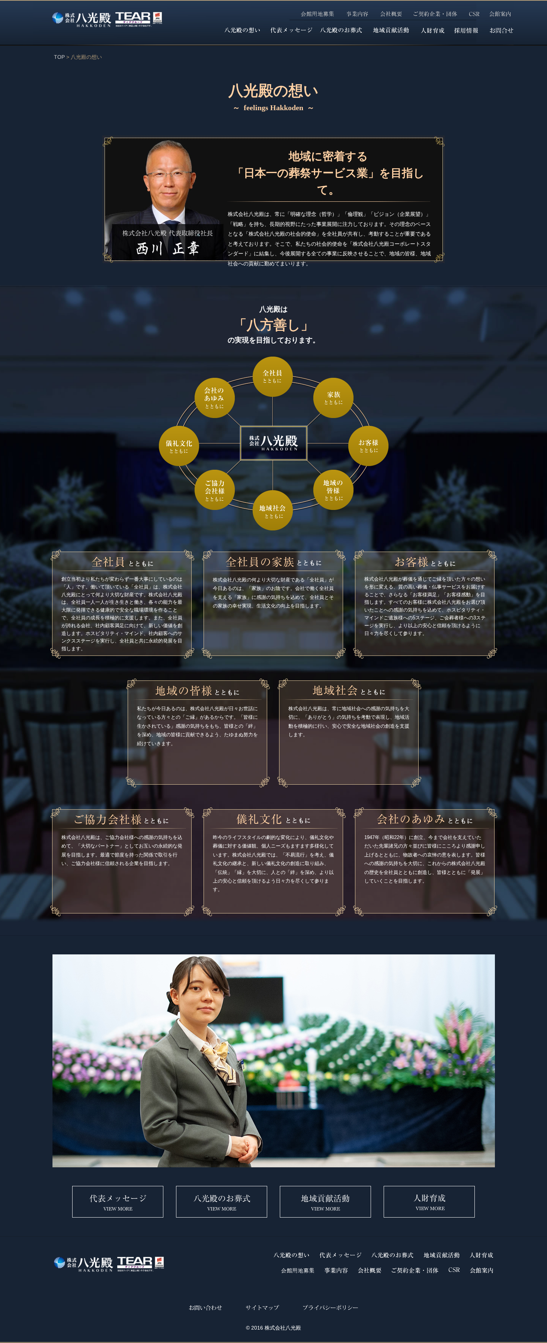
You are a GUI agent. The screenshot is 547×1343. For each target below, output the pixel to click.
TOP (59, 57)
